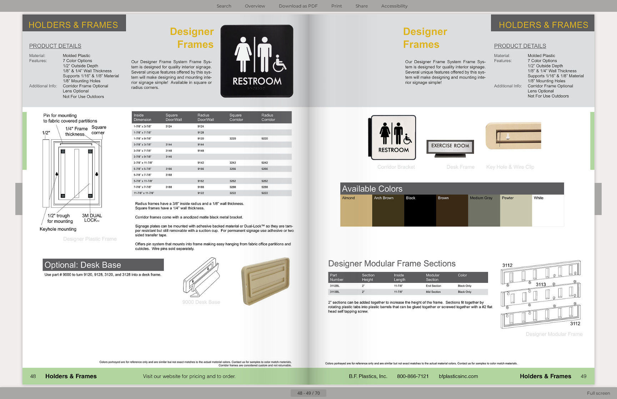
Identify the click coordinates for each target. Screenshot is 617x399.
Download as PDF (298, 6)
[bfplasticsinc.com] (458, 376)
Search (224, 6)
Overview (255, 6)
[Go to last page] (343, 393)
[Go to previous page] (285, 393)
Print (336, 6)
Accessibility (394, 6)
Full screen (598, 393)
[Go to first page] (273, 393)
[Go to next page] (332, 393)
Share (362, 6)
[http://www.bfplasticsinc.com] (238, 376)
